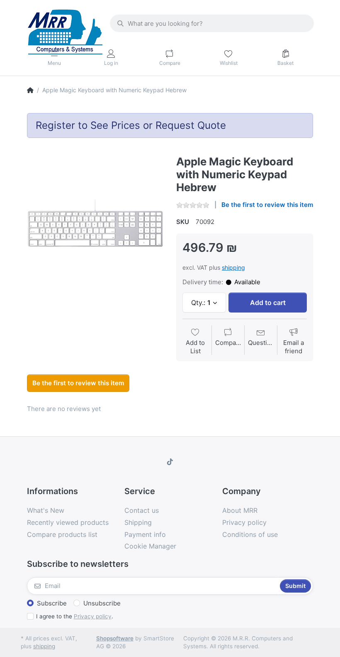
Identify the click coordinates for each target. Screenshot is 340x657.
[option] (95, 224)
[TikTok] (170, 462)
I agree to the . (74, 616)
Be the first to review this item (267, 205)
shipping (233, 267)
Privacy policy (93, 616)
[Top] (30, 90)
